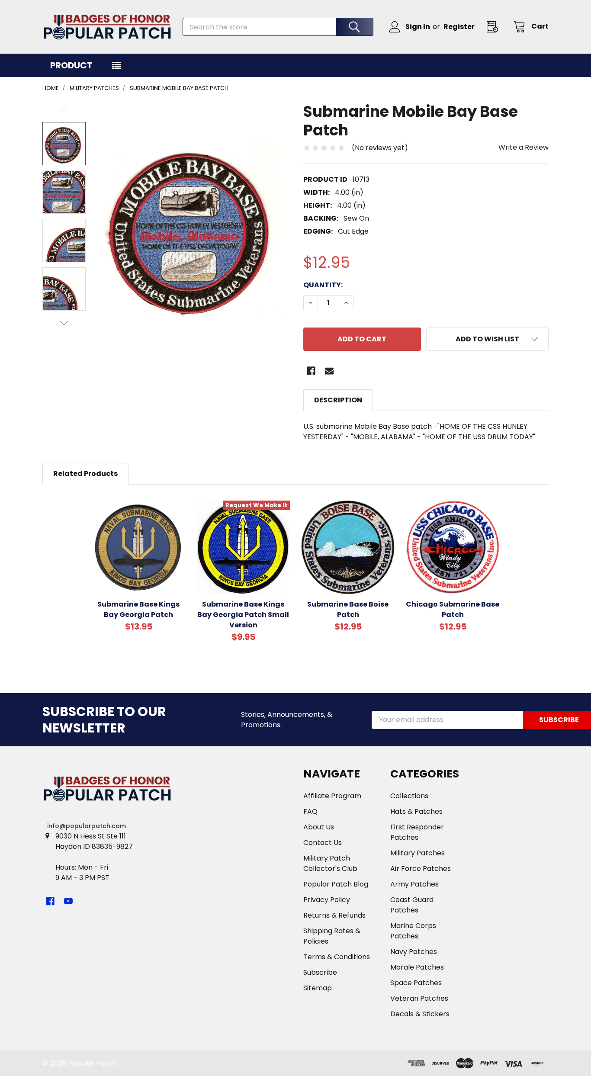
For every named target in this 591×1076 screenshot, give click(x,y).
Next (64, 323)
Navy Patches (413, 952)
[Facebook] (311, 371)
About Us (318, 827)
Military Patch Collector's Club (330, 863)
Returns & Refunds (334, 915)
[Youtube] (68, 901)
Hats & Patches (416, 811)
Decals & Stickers (420, 1014)
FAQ (310, 811)
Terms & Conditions (336, 957)
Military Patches (417, 853)
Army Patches (414, 884)
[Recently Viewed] (495, 26)
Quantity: (323, 285)
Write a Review (523, 147)
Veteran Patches (419, 998)
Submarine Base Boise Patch (348, 609)
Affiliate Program (332, 796)
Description (338, 400)
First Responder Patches (417, 832)
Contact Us (322, 843)
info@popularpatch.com (86, 826)
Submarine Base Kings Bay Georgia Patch (138, 609)
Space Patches (416, 983)
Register (459, 27)
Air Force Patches (420, 869)
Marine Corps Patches (413, 931)
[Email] (329, 371)
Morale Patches (417, 967)
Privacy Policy (326, 900)
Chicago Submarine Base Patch (452, 609)
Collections (409, 796)
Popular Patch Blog (335, 884)
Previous (64, 109)
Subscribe (320, 972)
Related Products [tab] (85, 474)
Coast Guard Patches (412, 905)
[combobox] (278, 27)
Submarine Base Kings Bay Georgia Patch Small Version (243, 614)
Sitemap (317, 988)
